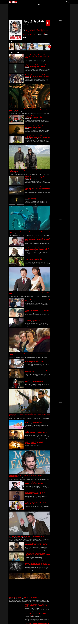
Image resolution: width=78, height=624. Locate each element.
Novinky (30, 2)
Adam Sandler (29, 29)
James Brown (39, 30)
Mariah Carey (25, 31)
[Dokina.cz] (13, 1)
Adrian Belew (45, 30)
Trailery (35, 2)
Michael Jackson (31, 31)
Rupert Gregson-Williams (31, 30)
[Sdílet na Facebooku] (23, 37)
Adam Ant (37, 31)
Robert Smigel (35, 29)
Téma (25, 2)
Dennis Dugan (28, 27)
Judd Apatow (41, 29)
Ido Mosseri (34, 34)
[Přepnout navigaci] (68, 1)
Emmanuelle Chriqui (41, 33)
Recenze (21, 2)
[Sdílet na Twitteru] (25, 37)
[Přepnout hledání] (67, 1)
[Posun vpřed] (49, 46)
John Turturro (34, 33)
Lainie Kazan (29, 34)
